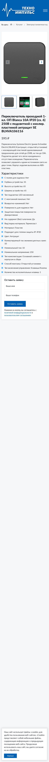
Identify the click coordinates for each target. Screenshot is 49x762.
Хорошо (10, 756)
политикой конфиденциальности (17, 313)
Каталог (19, 24)
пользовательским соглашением (17, 315)
